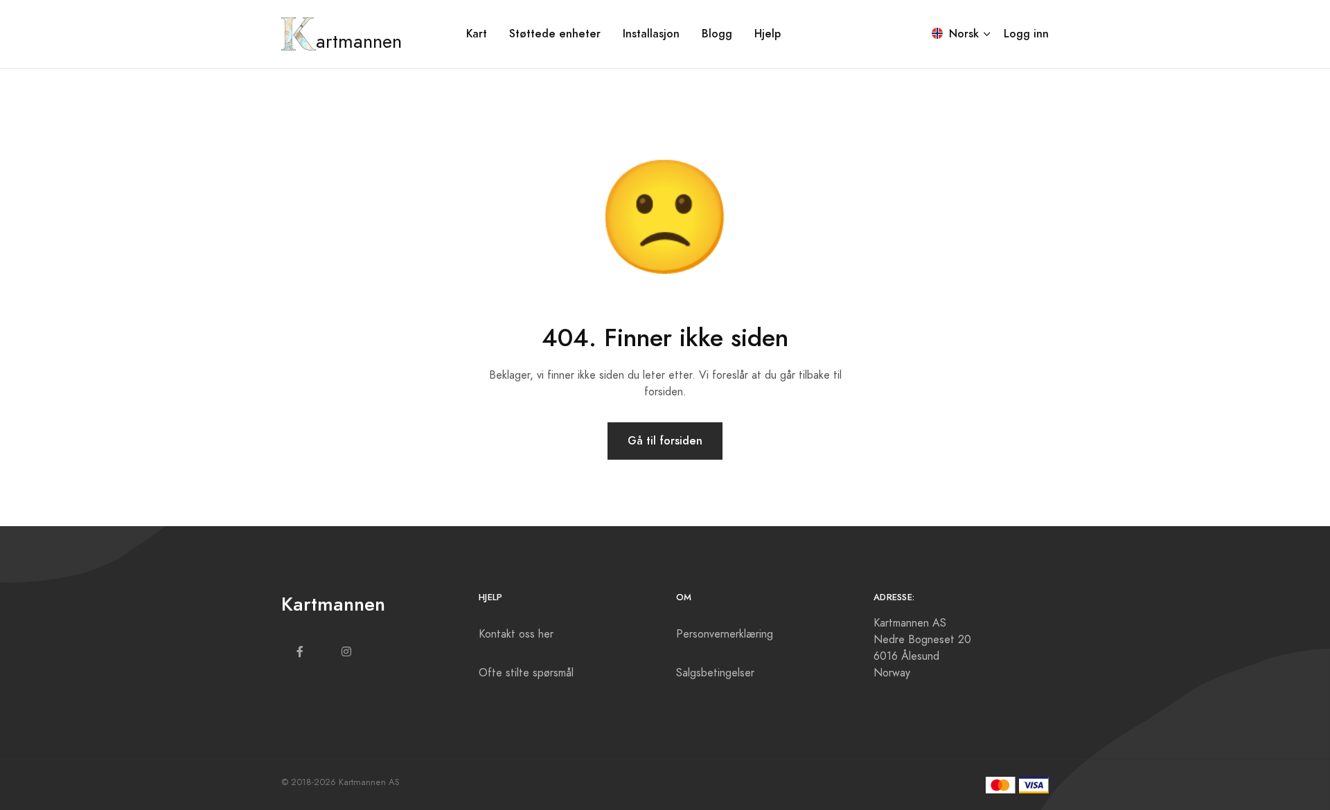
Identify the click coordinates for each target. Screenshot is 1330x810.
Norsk (962, 34)
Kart (476, 34)
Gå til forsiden (665, 441)
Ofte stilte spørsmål (526, 673)
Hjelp (767, 34)
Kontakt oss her (516, 634)
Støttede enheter (555, 34)
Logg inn (1026, 34)
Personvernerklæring (724, 634)
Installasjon (651, 34)
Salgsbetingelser (715, 673)
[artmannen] (298, 34)
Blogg (717, 34)
